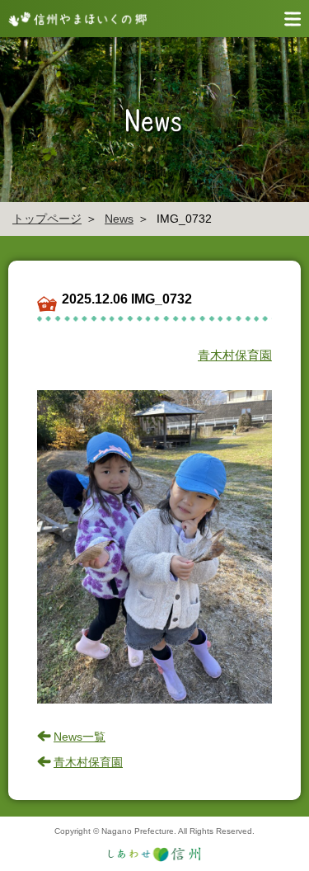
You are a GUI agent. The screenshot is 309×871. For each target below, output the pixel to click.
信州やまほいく (74, 18)
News (119, 218)
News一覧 (79, 736)
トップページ (47, 218)
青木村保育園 (235, 355)
